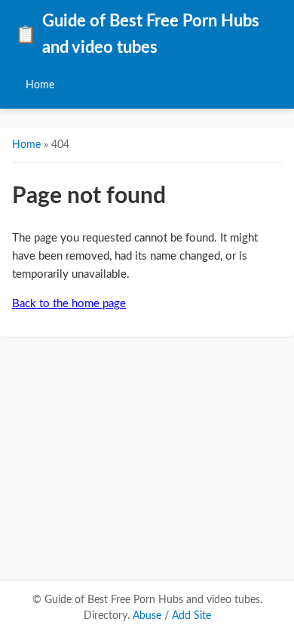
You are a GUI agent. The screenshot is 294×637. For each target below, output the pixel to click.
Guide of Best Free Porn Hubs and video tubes (137, 35)
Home (40, 85)
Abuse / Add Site (172, 616)
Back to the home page (69, 303)
